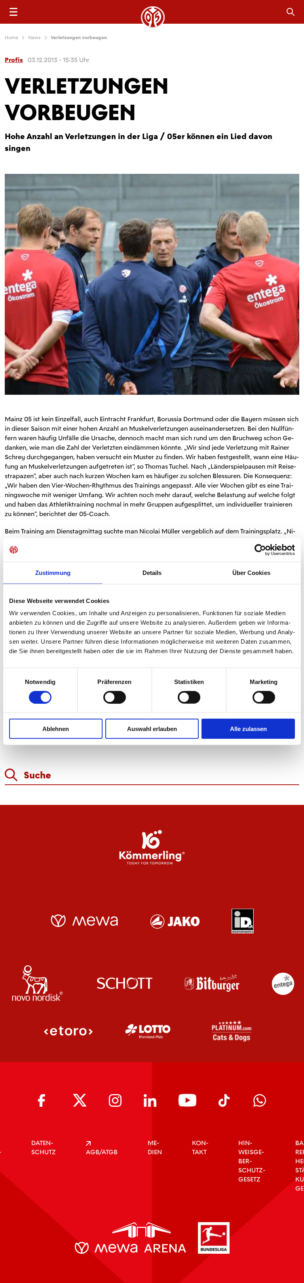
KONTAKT (200, 1147)
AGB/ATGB (102, 1152)
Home (11, 37)
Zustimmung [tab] (52, 572)
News (34, 37)
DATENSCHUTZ (43, 1147)
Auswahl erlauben (152, 728)
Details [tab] (152, 572)
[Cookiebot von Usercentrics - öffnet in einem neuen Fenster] (260, 550)
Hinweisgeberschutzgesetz (251, 1161)
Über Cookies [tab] (251, 572)
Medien (155, 1147)
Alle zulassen (248, 728)
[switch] (114, 697)
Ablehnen (55, 728)
